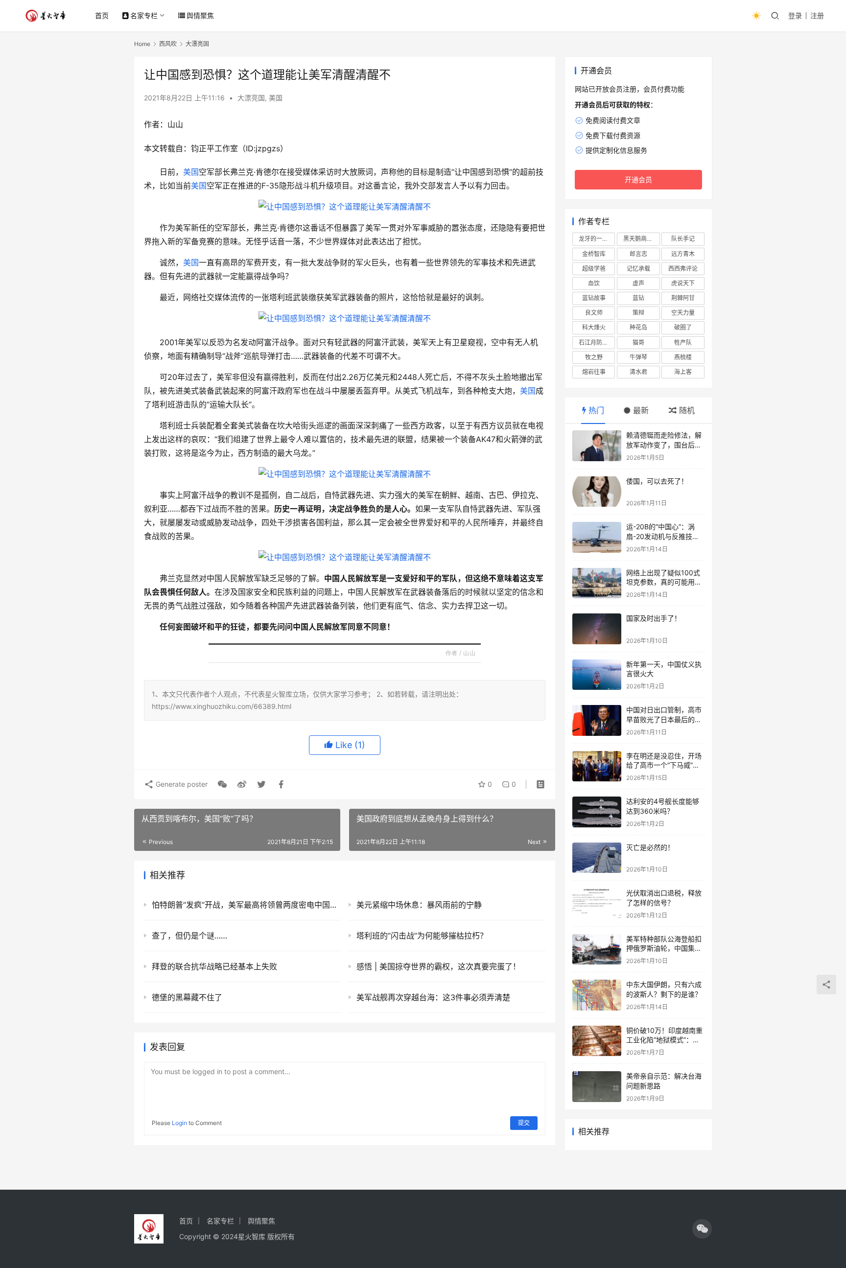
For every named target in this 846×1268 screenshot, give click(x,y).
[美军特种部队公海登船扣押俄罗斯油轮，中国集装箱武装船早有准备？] (596, 949)
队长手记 (683, 238)
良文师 (594, 312)
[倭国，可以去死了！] (596, 491)
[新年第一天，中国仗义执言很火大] (596, 674)
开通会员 (638, 179)
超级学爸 (594, 268)
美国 (275, 98)
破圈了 (683, 327)
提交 (524, 1123)
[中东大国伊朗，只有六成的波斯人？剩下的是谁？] (596, 995)
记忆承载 (638, 268)
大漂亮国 (251, 98)
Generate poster (181, 784)
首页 (102, 15)
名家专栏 (144, 15)
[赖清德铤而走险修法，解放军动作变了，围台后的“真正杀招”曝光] (596, 445)
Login (179, 1123)
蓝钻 (638, 298)
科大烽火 (594, 327)
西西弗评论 (683, 268)
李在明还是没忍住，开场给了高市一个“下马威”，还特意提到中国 (664, 765)
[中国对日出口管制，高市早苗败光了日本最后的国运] (596, 720)
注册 (817, 15)
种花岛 (638, 327)
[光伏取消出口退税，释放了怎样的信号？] (596, 903)
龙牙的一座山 (596, 238)
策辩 (638, 312)
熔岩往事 (594, 372)
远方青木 (683, 254)
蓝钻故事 (594, 298)
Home (142, 43)
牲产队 (683, 342)
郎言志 (638, 254)
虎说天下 (683, 283)
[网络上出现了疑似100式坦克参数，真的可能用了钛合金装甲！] (596, 583)
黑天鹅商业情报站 (641, 238)
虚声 (638, 283)
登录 (795, 15)
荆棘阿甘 (683, 298)
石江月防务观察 (597, 342)
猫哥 (638, 342)
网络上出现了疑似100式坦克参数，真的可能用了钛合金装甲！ (664, 582)
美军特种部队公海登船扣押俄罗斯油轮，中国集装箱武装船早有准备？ (664, 948)
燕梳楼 (683, 357)
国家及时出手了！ (653, 618)
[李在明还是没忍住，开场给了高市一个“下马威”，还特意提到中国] (596, 766)
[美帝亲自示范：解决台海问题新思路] (596, 1086)
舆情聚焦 (200, 15)
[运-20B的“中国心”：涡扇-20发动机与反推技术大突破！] (596, 537)
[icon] (702, 1229)
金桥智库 (594, 254)
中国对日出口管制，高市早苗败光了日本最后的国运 (664, 719)
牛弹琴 (638, 357)
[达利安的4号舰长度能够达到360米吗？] (596, 812)
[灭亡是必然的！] (596, 858)
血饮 (594, 283)
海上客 (683, 372)
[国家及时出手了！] (596, 628)
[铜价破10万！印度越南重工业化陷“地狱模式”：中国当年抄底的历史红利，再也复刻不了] (596, 1041)
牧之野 (594, 357)
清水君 (638, 372)
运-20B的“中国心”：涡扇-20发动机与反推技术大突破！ (662, 536)
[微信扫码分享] (222, 784)
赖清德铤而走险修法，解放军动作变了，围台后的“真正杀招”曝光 (664, 444)
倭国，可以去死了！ (657, 481)
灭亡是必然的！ (650, 847)
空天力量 (683, 312)
